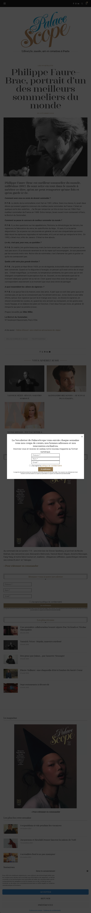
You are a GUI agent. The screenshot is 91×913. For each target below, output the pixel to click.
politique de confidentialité (51, 466)
